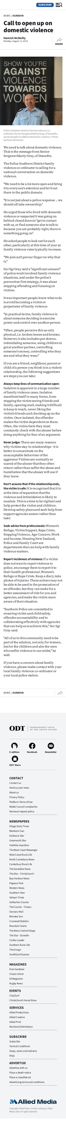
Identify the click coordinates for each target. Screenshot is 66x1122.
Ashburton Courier (19, 902)
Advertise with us (18, 1068)
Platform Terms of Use (21, 802)
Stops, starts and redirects (23, 1051)
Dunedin (18, 16)
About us (14, 792)
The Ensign (15, 950)
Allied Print (15, 1022)
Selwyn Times (16, 897)
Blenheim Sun (16, 831)
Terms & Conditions (19, 1046)
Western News (16, 888)
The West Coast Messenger (23, 850)
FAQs (11, 1056)
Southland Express (19, 954)
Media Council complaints (23, 807)
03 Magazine (16, 979)
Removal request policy (21, 811)
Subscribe (45, 5)
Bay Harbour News (19, 878)
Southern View (17, 893)
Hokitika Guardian (19, 845)
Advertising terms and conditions (26, 1082)
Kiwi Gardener (16, 969)
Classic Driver (16, 974)
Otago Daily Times (19, 826)
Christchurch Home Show (23, 1000)
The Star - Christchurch (21, 874)
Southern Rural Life (19, 945)
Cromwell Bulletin (19, 921)
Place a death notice (20, 1073)
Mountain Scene (18, 926)
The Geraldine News (19, 869)
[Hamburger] (58, 5)
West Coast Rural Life (20, 855)
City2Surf (14, 995)
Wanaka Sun (16, 916)
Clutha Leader (16, 940)
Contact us (15, 783)
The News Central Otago (22, 931)
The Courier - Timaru (20, 907)
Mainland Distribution (21, 1027)
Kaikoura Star (16, 836)
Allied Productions (19, 1012)
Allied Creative (17, 1017)
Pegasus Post (16, 883)
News (7, 16)
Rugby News (16, 983)
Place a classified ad (20, 1077)
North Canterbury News (21, 859)
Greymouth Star (17, 840)
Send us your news (19, 788)
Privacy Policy (16, 797)
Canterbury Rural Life (20, 864)
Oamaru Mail (16, 912)
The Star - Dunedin (19, 935)
